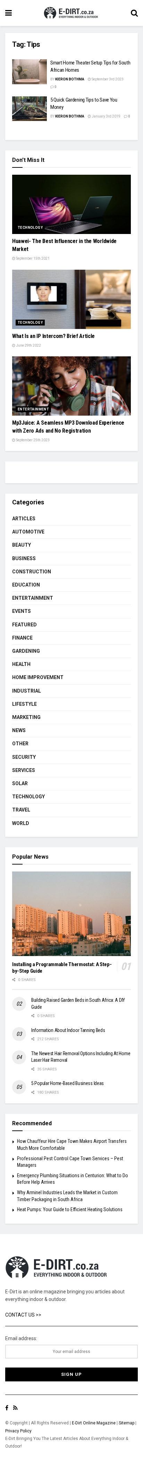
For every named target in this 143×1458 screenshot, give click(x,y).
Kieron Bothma (69, 79)
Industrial (26, 691)
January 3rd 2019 (105, 116)
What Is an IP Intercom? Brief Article (53, 336)
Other (20, 743)
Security (24, 757)
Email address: (21, 1338)
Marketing (26, 717)
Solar (20, 783)
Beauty (21, 545)
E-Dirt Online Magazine (94, 1423)
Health (21, 664)
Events (21, 611)
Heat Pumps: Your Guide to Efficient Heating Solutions (70, 1209)
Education (26, 585)
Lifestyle (24, 704)
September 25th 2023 (32, 440)
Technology (30, 227)
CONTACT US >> (23, 1315)
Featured (24, 624)
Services (23, 770)
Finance (22, 638)
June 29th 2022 (28, 345)
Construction (31, 571)
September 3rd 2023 (107, 79)
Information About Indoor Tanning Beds (68, 1030)
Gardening (26, 651)
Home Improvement (38, 677)
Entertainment (33, 409)
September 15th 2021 (32, 258)
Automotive (28, 532)
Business (24, 558)
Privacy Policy (18, 1431)
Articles (23, 518)
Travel (21, 810)
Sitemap (126, 1423)
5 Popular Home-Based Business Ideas (67, 1083)
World (20, 823)
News (19, 730)
